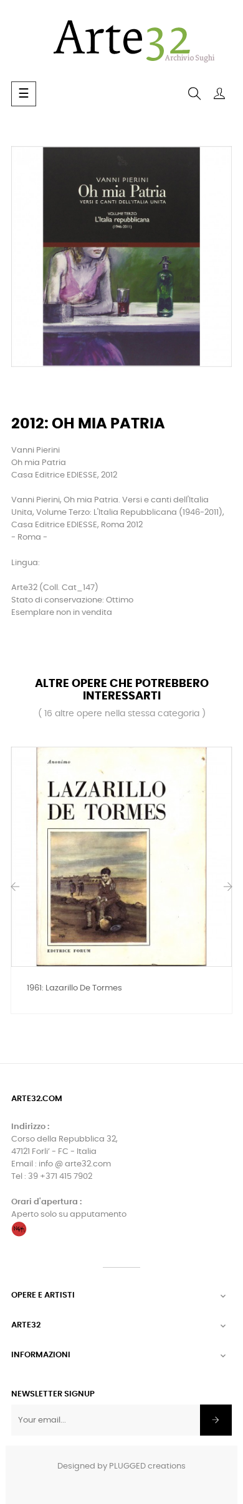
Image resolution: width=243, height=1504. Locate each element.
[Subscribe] (216, 1420)
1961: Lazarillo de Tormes (74, 988)
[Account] (219, 94)
